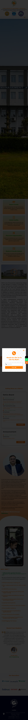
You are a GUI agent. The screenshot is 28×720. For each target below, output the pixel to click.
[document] (14, 360)
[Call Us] (26, 362)
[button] (24, 350)
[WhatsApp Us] (26, 359)
